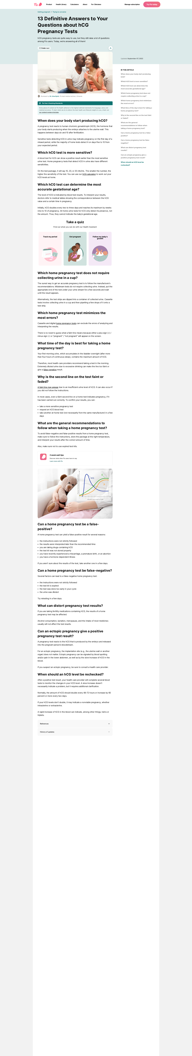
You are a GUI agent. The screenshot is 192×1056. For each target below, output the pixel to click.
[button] (75, 724)
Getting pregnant (44, 12)
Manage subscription (132, 4)
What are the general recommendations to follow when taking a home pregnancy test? (134, 125)
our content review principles (49, 112)
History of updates (47, 732)
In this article (127, 70)
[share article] (111, 48)
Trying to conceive (59, 12)
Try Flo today (151, 4)
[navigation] (49, 4)
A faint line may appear (48, 387)
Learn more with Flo (56, 461)
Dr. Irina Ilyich (54, 96)
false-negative (50, 369)
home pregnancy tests (66, 323)
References (44, 724)
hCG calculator (89, 174)
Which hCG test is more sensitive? (134, 81)
